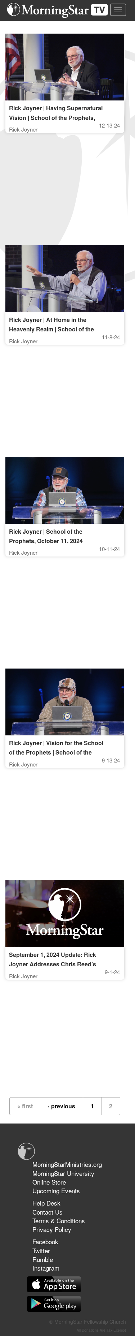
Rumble (42, 1259)
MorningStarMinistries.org (67, 1164)
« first (25, 1106)
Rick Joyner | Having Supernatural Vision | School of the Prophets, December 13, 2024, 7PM (56, 117)
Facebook (45, 1241)
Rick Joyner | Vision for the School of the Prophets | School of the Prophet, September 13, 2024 (56, 752)
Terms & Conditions (58, 1220)
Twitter (41, 1250)
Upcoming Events (56, 1190)
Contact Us (47, 1211)
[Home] (60, 10)
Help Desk (46, 1202)
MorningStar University (63, 1173)
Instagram (45, 1267)
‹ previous (61, 1106)
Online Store (49, 1181)
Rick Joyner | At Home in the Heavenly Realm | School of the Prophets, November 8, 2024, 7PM (55, 329)
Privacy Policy (51, 1229)
